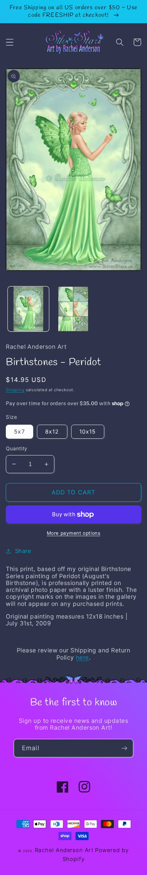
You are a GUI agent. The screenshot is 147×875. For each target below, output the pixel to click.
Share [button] (23, 550)
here (82, 657)
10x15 (87, 431)
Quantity (16, 449)
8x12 (52, 431)
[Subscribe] (124, 748)
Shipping (15, 389)
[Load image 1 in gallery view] (28, 309)
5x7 (19, 431)
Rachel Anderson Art (64, 850)
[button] (9, 42)
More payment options (74, 533)
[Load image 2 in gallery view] (73, 309)
